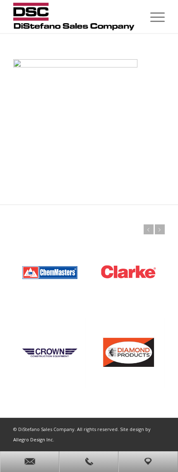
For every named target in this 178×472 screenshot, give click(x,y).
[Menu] (153, 16)
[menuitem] (153, 16)
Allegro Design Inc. (33, 439)
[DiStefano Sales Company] (73, 16)
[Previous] (149, 229)
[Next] (160, 229)
